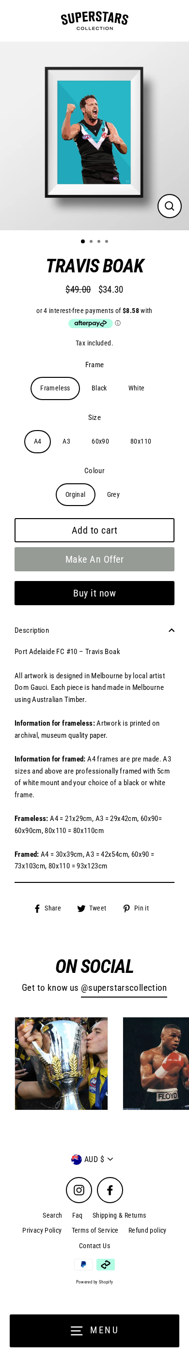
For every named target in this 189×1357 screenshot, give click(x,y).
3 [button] (99, 242)
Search (52, 1215)
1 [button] (83, 241)
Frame (94, 364)
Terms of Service (95, 1230)
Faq (77, 1215)
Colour (94, 470)
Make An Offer (94, 559)
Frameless (55, 388)
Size (94, 417)
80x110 (140, 441)
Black (99, 388)
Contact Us (94, 1246)
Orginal (75, 494)
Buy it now (94, 593)
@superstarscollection (124, 988)
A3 (66, 441)
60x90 (100, 441)
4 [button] (107, 242)
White (136, 388)
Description (32, 630)
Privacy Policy (42, 1230)
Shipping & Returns (119, 1215)
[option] (94, 136)
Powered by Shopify (94, 1282)
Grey (113, 494)
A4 (38, 441)
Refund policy (147, 1230)
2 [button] (92, 242)
